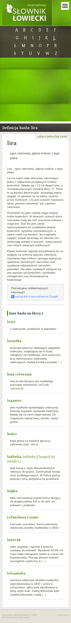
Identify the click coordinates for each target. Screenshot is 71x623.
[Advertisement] (35, 89)
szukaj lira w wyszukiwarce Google (36, 296)
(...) (60, 362)
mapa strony (63, 615)
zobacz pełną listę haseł (52, 136)
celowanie (16, 388)
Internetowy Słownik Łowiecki (27, 13)
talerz (33, 444)
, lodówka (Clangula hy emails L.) (31, 459)
